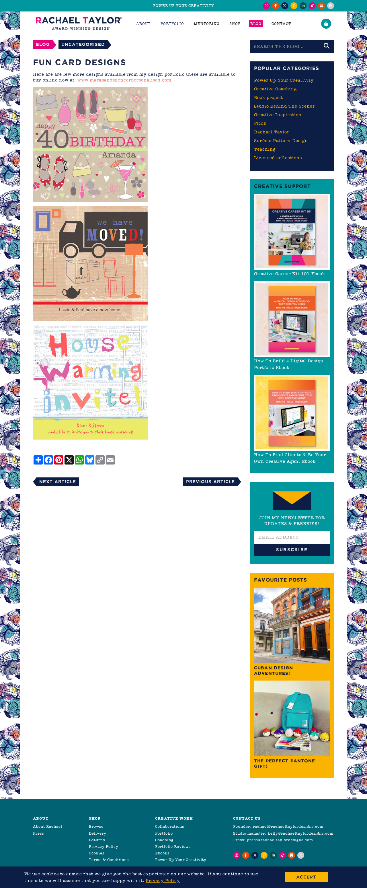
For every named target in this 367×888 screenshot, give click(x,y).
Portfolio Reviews (173, 846)
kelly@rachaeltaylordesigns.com (300, 833)
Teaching (265, 149)
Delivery (97, 833)
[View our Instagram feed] (266, 5)
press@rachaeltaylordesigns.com (280, 840)
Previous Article (210, 481)
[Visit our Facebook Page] (275, 5)
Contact (281, 24)
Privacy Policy (103, 846)
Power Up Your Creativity (284, 80)
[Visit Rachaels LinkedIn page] (303, 5)
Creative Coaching (275, 89)
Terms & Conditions (109, 860)
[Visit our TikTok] (312, 5)
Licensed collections (278, 157)
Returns (97, 840)
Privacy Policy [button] (163, 880)
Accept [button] (306, 877)
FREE (260, 123)
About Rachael (47, 826)
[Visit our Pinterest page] (293, 5)
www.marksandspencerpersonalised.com (124, 80)
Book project (268, 97)
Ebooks (162, 853)
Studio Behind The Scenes (284, 106)
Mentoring (207, 24)
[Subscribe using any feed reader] (330, 5)
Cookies (96, 853)
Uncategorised (83, 44)
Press (38, 833)
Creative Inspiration (278, 114)
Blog (255, 24)
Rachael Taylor (271, 132)
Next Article (57, 481)
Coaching (164, 840)
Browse (96, 826)
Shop (235, 24)
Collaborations (169, 826)
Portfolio (164, 833)
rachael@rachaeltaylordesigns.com (288, 826)
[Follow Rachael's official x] (284, 5)
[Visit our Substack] (321, 5)
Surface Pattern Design (281, 140)
